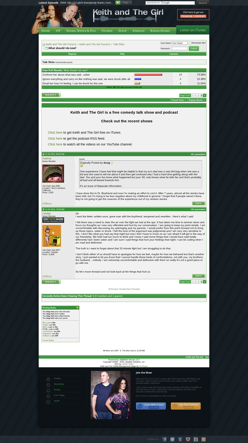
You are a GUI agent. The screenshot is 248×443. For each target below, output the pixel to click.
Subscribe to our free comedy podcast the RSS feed (186, 406)
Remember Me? (199, 43)
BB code (46, 323)
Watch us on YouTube (188, 439)
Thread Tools (177, 100)
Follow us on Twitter (172, 439)
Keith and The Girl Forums (61, 44)
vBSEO (125, 364)
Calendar (174, 54)
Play (123, 3)
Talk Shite (118, 44)
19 (180, 74)
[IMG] (44, 327)
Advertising (59, 384)
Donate (57, 390)
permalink (200, 154)
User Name (166, 43)
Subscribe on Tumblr (180, 439)
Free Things (59, 395)
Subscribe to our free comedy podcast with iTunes (151, 406)
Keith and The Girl (194, 357)
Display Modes (196, 100)
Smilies (45, 325)
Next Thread (132, 289)
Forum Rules (48, 340)
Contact (57, 378)
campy (46, 213)
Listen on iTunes (193, 30)
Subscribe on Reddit (196, 439)
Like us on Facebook (164, 439)
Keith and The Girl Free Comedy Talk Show (128, 15)
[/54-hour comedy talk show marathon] (53, 222)
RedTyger (143, 366)
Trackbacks (47, 331)
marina (46, 158)
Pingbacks (47, 333)
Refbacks (46, 336)
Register (72, 54)
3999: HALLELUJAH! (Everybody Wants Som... (86, 2)
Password (165, 48)
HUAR (57, 401)
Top (207, 357)
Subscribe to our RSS (204, 439)
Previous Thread (117, 289)
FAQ (122, 54)
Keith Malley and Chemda (59, 18)
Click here (55, 132)
